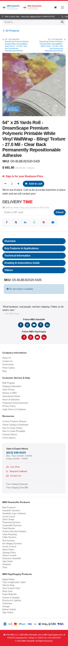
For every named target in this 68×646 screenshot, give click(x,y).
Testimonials (8, 364)
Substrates (7, 603)
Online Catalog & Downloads (15, 425)
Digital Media (8, 579)
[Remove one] (5, 184)
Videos (8, 270)
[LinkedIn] (25, 222)
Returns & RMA (9, 393)
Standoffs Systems (11, 510)
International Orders (11, 396)
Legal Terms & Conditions (14, 409)
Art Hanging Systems (12, 543)
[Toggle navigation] (62, 7)
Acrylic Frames (9, 546)
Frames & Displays (11, 597)
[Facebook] (6, 222)
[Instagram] (27, 325)
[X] (16, 222)
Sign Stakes (8, 612)
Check (60, 212)
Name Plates (8, 549)
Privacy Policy (9, 406)
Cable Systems (9, 537)
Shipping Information (11, 386)
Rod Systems (8, 540)
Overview (9, 241)
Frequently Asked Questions (15, 403)
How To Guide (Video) (12, 428)
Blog (4, 371)
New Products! (9, 507)
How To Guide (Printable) (13, 431)
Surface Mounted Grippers (14, 531)
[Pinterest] (43, 222)
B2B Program (8, 383)
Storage (5, 606)
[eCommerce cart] (55, 7)
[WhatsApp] (34, 222)
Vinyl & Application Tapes (14, 582)
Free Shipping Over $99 (17, 488)
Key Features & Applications (21, 248)
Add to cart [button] (35, 183)
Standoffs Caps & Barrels (14, 513)
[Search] (62, 22)
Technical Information (17, 255)
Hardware (6, 564)
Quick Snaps (8, 519)
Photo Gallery (8, 368)
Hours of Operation (11, 399)
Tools (4, 567)
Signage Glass (9, 552)
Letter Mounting (9, 534)
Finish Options (9, 438)
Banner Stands (9, 609)
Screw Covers (8, 516)
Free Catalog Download (17, 484)
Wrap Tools (7, 591)
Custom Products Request (14, 421)
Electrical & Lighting (11, 600)
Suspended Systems (12, 525)
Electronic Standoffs (11, 558)
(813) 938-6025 (16, 452)
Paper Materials (9, 594)
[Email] (53, 222)
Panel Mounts (8, 528)
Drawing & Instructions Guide (22, 263)
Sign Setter (7, 561)
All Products (12, 30)
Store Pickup (8, 389)
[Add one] (18, 184)
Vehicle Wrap (8, 585)
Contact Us (7, 361)
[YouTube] (34, 325)
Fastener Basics (9, 434)
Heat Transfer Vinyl (11, 588)
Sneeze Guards (9, 555)
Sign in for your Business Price (24, 176)
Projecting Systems (11, 522)
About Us (6, 358)
